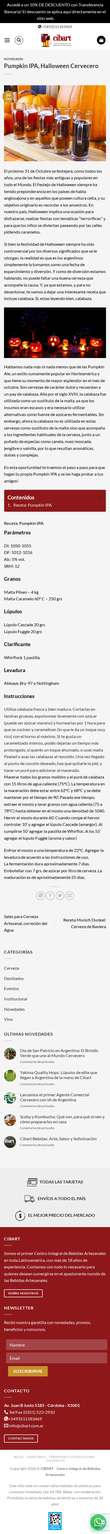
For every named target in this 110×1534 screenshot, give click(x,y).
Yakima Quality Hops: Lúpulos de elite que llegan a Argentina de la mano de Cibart (58, 1075)
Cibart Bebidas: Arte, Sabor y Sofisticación (58, 1138)
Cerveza (11, 968)
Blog (18, 1457)
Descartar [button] (64, 18)
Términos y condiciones (72, 1457)
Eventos (11, 988)
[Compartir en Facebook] (50, 895)
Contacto (55, 1461)
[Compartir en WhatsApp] (40, 895)
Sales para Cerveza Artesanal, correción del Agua (25, 923)
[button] (7, 40)
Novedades (13, 59)
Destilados (14, 978)
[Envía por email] (69, 895)
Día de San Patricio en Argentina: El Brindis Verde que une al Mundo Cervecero (59, 1053)
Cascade (25, 624)
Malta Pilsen (15, 591)
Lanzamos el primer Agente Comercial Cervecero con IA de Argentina (54, 1097)
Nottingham (48, 683)
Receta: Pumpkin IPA (32, 504)
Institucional (15, 998)
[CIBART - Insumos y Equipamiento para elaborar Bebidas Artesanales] (57, 40)
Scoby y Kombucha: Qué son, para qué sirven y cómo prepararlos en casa (62, 1119)
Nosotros (36, 1457)
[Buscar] (19, 40)
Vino (8, 1019)
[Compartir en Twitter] (60, 895)
